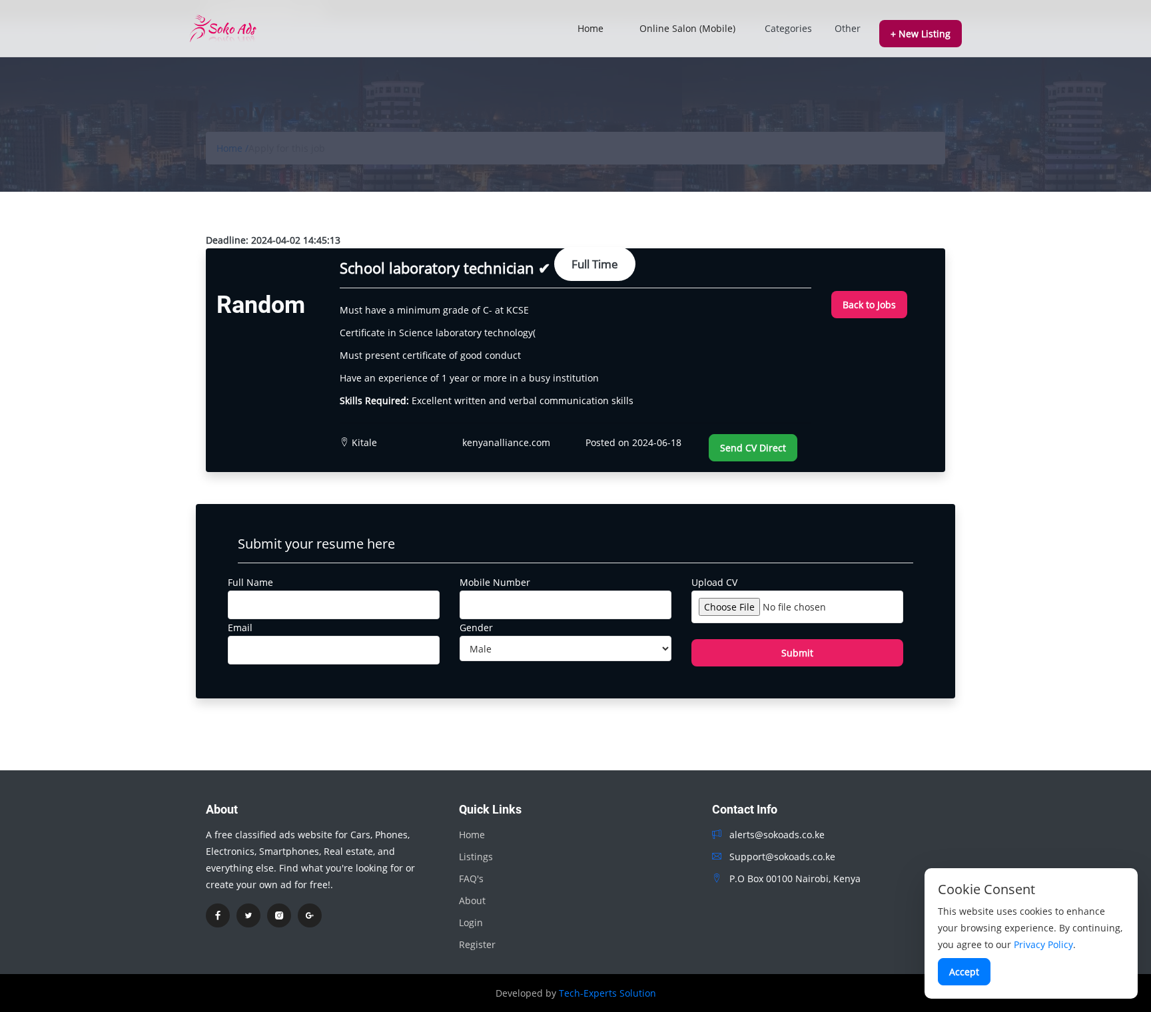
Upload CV (714, 582)
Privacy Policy (1043, 944)
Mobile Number (495, 582)
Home (590, 28)
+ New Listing (921, 33)
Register (477, 944)
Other (848, 28)
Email (240, 627)
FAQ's (471, 878)
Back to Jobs (869, 304)
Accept (964, 971)
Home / (232, 148)
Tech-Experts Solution (607, 993)
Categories (788, 28)
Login (471, 922)
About (472, 900)
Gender (476, 627)
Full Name (250, 582)
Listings (476, 856)
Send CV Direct (753, 447)
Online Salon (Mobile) (687, 28)
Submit (797, 652)
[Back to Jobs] (869, 287)
